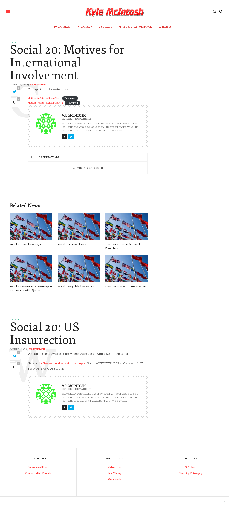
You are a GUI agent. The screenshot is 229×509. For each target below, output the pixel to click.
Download (69, 98)
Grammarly (114, 479)
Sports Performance (137, 26)
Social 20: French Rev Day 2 (25, 244)
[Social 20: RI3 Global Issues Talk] (79, 268)
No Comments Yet (48, 157)
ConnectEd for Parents (38, 473)
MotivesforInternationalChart (44, 98)
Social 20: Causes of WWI (72, 244)
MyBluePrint (115, 467)
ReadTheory (114, 473)
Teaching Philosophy (190, 473)
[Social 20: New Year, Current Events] (126, 268)
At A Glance (191, 467)
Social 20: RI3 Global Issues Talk (76, 286)
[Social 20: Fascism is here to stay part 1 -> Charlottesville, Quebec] (31, 268)
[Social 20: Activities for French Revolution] (126, 226)
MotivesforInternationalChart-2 (45, 102)
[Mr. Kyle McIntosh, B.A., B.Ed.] (30, 11)
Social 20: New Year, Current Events (125, 286)
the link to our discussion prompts (61, 363)
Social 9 (86, 26)
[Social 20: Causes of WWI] (79, 226)
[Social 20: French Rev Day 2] (31, 226)
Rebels (167, 26)
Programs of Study (38, 467)
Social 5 (106, 26)
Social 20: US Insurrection (44, 333)
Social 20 (63, 26)
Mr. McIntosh (38, 84)
